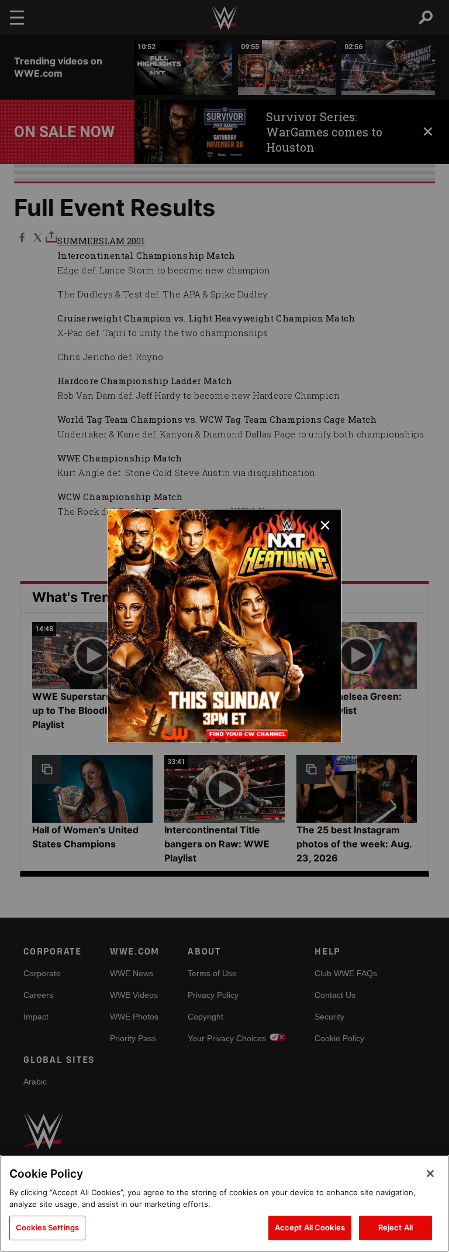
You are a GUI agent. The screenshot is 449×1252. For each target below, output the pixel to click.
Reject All (395, 1227)
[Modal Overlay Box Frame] (224, 626)
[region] (224, 1203)
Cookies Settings (47, 1227)
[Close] (430, 1173)
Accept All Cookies (310, 1227)
